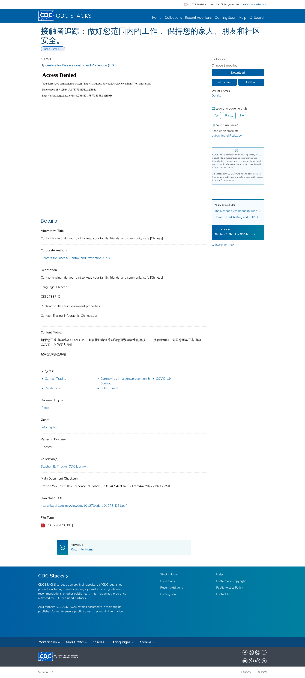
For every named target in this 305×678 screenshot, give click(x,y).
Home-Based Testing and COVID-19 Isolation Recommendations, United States (238, 217)
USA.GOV (261, 672)
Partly (229, 115)
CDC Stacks (51, 575)
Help (242, 17)
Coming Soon (225, 17)
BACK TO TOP (224, 245)
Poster (45, 408)
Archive (145, 642)
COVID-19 (163, 378)
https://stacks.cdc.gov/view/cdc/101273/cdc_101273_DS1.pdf (84, 506)
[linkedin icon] (264, 652)
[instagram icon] (258, 652)
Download (238, 73)
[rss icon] (264, 661)
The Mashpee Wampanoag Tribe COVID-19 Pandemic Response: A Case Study (238, 211)
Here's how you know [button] (253, 4)
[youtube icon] (245, 661)
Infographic (49, 427)
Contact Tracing (55, 378)
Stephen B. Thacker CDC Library (63, 466)
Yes (216, 115)
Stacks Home (169, 574)
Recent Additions (198, 17)
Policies (98, 642)
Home (157, 17)
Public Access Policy (229, 588)
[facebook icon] (245, 652)
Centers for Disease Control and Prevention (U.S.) (80, 65)
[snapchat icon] (258, 661)
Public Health (109, 388)
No (242, 115)
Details (216, 96)
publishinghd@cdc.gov (227, 136)
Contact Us (223, 594)
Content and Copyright (231, 581)
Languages (122, 642)
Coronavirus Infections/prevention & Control (125, 380)
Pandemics (52, 388)
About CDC (75, 642)
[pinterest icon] (251, 661)
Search (259, 17)
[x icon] (251, 652)
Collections (173, 17)
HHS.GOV (245, 672)
